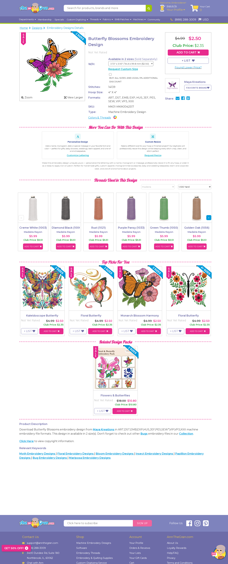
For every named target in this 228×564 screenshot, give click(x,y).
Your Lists (135, 552)
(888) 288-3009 (185, 19)
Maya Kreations (103, 429)
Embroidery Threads (88, 552)
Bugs (144, 433)
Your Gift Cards (138, 557)
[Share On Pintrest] (188, 98)
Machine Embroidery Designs (93, 542)
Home (24, 28)
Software (81, 547)
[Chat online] (218, 553)
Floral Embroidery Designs (75, 453)
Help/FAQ (172, 552)
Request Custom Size (123, 69)
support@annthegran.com (42, 542)
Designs (37, 28)
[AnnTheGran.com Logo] (37, 8)
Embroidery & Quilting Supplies (94, 557)
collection (186, 433)
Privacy (171, 557)
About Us (172, 542)
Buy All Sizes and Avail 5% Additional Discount (133, 80)
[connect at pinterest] (206, 524)
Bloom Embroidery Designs (115, 453)
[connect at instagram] (197, 524)
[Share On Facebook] (183, 98)
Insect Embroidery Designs (155, 453)
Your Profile (175, 9)
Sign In (172, 6)
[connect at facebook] (189, 524)
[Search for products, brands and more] (149, 8)
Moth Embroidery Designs (37, 453)
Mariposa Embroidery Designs (90, 457)
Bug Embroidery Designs (50, 457)
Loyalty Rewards (176, 547)
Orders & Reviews (139, 547)
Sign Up (142, 523)
